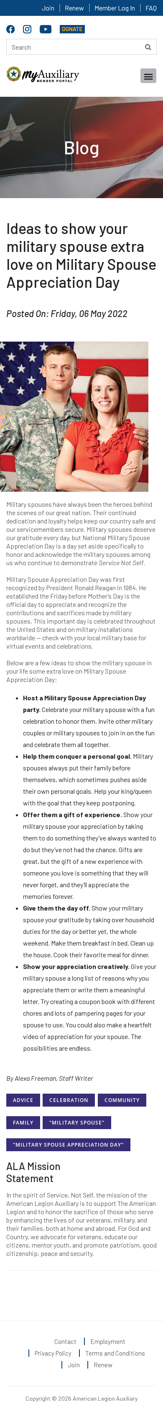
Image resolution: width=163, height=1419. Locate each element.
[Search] (148, 47)
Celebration (68, 1100)
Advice (23, 1100)
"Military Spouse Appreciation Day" (68, 1144)
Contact (65, 1341)
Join (48, 8)
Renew (74, 8)
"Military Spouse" (76, 1122)
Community (122, 1100)
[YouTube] (46, 28)
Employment (107, 1341)
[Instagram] (28, 28)
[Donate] (72, 28)
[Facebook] (11, 28)
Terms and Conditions (115, 1353)
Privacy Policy (53, 1353)
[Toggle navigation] (148, 75)
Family (23, 1122)
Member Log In (114, 8)
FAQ (151, 8)
